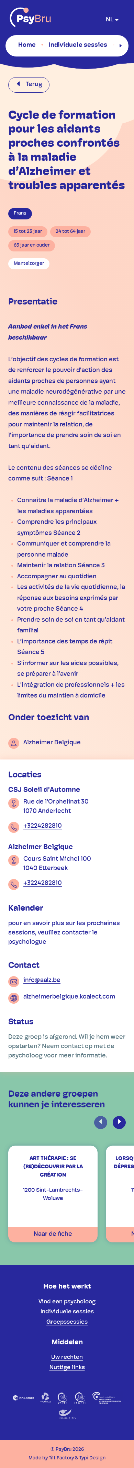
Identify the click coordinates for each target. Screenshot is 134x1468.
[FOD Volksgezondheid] (107, 1397)
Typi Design (92, 1458)
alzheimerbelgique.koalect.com (69, 997)
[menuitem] (26, 45)
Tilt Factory (61, 1458)
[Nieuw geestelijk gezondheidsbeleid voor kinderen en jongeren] (80, 1397)
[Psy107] (62, 1397)
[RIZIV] (67, 1414)
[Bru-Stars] (23, 1397)
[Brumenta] (45, 1397)
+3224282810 (42, 826)
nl (109, 20)
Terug (33, 85)
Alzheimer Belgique (52, 743)
